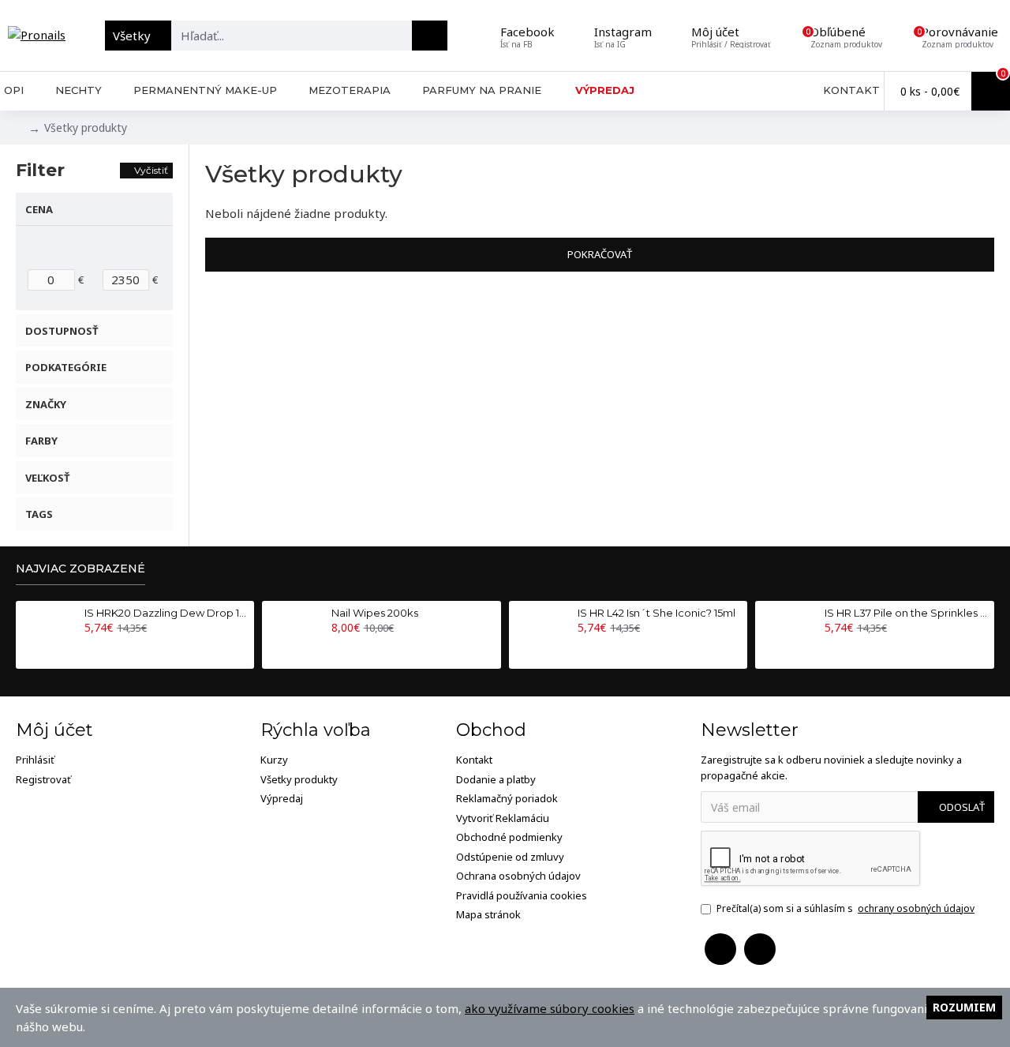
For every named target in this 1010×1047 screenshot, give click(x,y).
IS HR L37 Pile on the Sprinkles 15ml (907, 612)
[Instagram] (760, 949)
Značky (45, 404)
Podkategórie (66, 367)
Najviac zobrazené (80, 569)
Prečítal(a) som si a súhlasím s (845, 908)
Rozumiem (964, 1007)
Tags (39, 514)
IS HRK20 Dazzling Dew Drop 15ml (166, 612)
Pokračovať (599, 254)
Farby (41, 440)
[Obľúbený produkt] (105, 645)
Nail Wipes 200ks (374, 612)
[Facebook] (720, 949)
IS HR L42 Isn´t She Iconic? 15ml (656, 612)
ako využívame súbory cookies (549, 1008)
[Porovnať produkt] (122, 645)
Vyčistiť (151, 170)
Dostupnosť (62, 331)
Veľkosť (47, 478)
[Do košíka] (88, 645)
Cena (39, 209)
